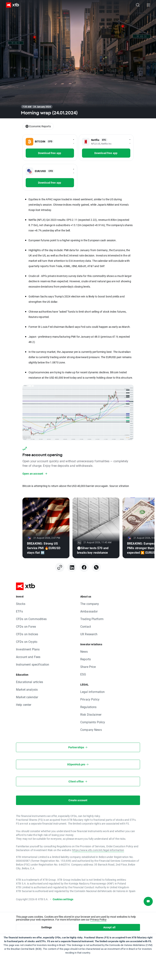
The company (89, 604)
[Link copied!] (59, 567)
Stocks (20, 604)
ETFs (19, 611)
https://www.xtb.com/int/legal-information (98, 850)
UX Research (89, 634)
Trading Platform (91, 619)
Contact (85, 626)
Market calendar (27, 697)
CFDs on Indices (27, 634)
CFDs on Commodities (31, 619)
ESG (83, 674)
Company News (91, 730)
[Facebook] (84, 567)
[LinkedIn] (71, 567)
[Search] (137, 4)
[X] (96, 567)
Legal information (92, 692)
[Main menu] (148, 4)
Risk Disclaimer (90, 714)
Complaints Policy (92, 722)
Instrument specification (32, 664)
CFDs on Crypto (26, 642)
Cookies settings (63, 899)
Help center (23, 705)
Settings (46, 927)
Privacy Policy (89, 699)
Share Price (88, 667)
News (84, 651)
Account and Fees (28, 657)
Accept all (109, 927)
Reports (85, 659)
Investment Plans (28, 649)
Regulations (88, 707)
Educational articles (29, 682)
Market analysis (27, 689)
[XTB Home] (11, 5)
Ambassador (89, 611)
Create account (77, 800)
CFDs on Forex (26, 626)
